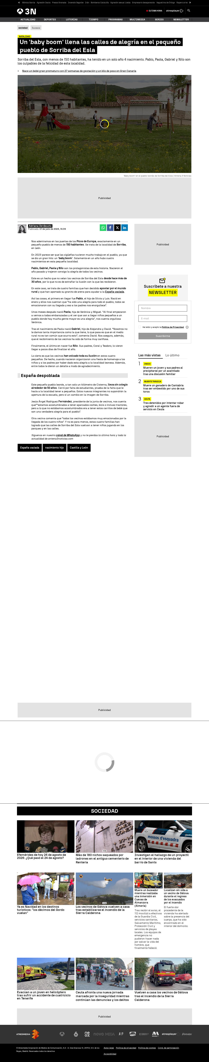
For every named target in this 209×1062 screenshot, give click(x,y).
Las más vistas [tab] (149, 355)
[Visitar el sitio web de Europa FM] (144, 1034)
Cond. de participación (168, 1048)
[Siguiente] (190, 2)
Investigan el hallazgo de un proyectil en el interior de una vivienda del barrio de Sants (162, 858)
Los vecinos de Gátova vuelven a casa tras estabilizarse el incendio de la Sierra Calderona (103, 909)
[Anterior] (18, 2)
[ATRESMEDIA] (27, 1034)
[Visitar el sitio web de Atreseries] (121, 1034)
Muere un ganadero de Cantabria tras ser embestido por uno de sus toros (163, 388)
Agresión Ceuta (43, 2)
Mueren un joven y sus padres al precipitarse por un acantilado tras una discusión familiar (163, 371)
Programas (115, 19)
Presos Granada (59, 2)
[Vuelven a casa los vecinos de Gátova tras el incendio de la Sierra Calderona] (163, 974)
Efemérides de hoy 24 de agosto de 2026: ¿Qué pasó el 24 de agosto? (41, 856)
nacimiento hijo (54, 447)
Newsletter (181, 19)
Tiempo (93, 19)
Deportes (50, 19)
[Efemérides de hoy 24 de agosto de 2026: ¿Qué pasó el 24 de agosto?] (45, 836)
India (147, 364)
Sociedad (104, 811)
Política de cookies (147, 1048)
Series (159, 19)
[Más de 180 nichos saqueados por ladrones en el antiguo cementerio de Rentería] (104, 836)
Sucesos (36, 28)
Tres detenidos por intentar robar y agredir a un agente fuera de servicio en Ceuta (163, 406)
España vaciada (114, 291)
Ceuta (147, 399)
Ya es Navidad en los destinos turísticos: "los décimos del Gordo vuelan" (40, 909)
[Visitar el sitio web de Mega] (110, 1034)
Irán (87, 2)
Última (155, 11)
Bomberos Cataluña (100, 2)
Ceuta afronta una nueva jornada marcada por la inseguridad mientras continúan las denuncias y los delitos (102, 996)
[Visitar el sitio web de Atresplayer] (171, 1034)
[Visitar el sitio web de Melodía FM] (155, 1034)
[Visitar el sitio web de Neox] (87, 1034)
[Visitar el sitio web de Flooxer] (187, 1034)
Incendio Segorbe (75, 2)
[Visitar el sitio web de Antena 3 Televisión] (64, 1034)
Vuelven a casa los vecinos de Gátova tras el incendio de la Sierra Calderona (161, 996)
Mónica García (28, 2)
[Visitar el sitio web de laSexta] (76, 1034)
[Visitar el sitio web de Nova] (99, 1034)
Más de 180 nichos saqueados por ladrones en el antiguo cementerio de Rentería (102, 858)
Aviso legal (109, 1048)
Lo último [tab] (172, 355)
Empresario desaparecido (143, 2)
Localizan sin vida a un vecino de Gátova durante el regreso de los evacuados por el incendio (176, 896)
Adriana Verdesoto (40, 225)
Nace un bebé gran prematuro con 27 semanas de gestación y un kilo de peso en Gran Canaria (79, 71)
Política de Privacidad (173, 327)
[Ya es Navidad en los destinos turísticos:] (45, 889)
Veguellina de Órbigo (165, 2)
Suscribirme (163, 336)
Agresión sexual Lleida (120, 2)
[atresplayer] (174, 11)
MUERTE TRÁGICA (152, 381)
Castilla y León (79, 447)
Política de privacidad (126, 1048)
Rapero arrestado (184, 2)
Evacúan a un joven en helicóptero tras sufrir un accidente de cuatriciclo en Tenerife (44, 995)
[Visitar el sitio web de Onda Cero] (133, 1034)
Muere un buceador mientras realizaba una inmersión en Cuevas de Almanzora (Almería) (146, 898)
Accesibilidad (110, 1054)
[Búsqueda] (188, 11)
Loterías (72, 19)
